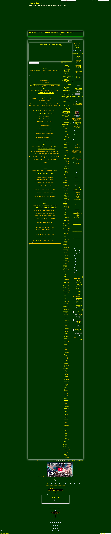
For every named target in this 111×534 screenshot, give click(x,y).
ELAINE (37, 110)
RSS (29, 244)
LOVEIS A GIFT (66, 101)
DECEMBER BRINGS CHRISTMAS (46, 208)
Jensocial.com (77, 209)
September (65, 145)
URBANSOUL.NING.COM (77, 224)
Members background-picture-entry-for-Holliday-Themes (77, 104)
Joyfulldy (78, 61)
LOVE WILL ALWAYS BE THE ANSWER (66, 77)
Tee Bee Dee (77, 215)
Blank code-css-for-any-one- (77, 173)
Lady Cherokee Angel (37, 70)
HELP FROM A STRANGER (66, 67)
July (66, 130)
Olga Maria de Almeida (79, 285)
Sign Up (93, 0)
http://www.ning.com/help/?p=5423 (55, 490)
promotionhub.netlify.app (77, 238)
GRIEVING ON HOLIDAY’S (46, 93)
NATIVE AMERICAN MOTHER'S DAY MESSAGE (66, 70)
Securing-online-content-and (77, 179)
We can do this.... (66, 90)
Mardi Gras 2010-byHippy (66, 118)
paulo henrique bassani (79, 305)
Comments (57, 70)
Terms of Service (80, 460)
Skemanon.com (77, 204)
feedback (5, 533)
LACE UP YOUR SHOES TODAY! (66, 64)
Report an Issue (74, 460)
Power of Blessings (77, 219)
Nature (77, 166)
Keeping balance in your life (66, 116)
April (66, 134)
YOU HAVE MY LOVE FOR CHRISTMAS (66, 113)
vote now (77, 143)
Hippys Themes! (35, 3)
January (65, 139)
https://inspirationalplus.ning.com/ (77, 231)
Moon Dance (77, 233)
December (66, 142)
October (65, 144)
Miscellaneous (77, 168)
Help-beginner (77, 175)
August (65, 147)
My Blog (36, 40)
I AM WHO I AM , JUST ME (46, 173)
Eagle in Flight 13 (66, 111)
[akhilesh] (73, 294)
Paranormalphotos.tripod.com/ (77, 213)
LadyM (76, 55)
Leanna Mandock (79, 298)
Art (77, 164)
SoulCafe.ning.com (77, 201)
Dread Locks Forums (77, 217)
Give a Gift (79, 282)
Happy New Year (46, 73)
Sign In (96, 0)
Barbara (79, 72)
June (66, 131)
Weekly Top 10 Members (66, 106)
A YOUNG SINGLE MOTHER (66, 88)
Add (70, 41)
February (66, 137)
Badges (69, 460)
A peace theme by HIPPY (78, 312)
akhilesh (78, 293)
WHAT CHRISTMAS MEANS (46, 149)
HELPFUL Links (77, 177)
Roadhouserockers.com (77, 206)
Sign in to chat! (103, 533)
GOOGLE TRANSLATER (77, 189)
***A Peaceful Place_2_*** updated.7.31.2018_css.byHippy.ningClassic (66, 122)
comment (80, 55)
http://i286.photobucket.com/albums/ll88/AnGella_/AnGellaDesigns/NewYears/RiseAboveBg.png (44, 84)
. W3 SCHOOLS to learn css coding (77, 198)
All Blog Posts (31, 40)
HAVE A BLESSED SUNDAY (66, 109)
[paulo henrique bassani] (73, 307)
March (65, 136)
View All (69, 84)
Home (48, 483)
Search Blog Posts (39, 62)
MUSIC (77, 167)
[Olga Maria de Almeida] (73, 286)
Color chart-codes (77, 181)
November (66, 163)
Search (109, 0)
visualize (66, 73)
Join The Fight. (66, 94)
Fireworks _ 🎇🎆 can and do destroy (78, 321)
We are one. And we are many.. (66, 92)
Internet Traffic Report (55, 504)
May (66, 133)
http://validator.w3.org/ (77, 120)
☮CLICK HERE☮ (77, 127)
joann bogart (37, 90)
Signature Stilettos (79, 77)
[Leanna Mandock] (73, 300)
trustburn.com (77, 225)
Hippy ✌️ (78, 56)
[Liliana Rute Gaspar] (73, 282)
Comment (55, 110)
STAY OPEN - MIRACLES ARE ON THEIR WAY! (66, 80)
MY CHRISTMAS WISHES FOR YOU (46, 113)
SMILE (66, 75)
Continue (45, 68)
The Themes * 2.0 (77, 211)
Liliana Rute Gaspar (79, 281)
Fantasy (77, 165)
